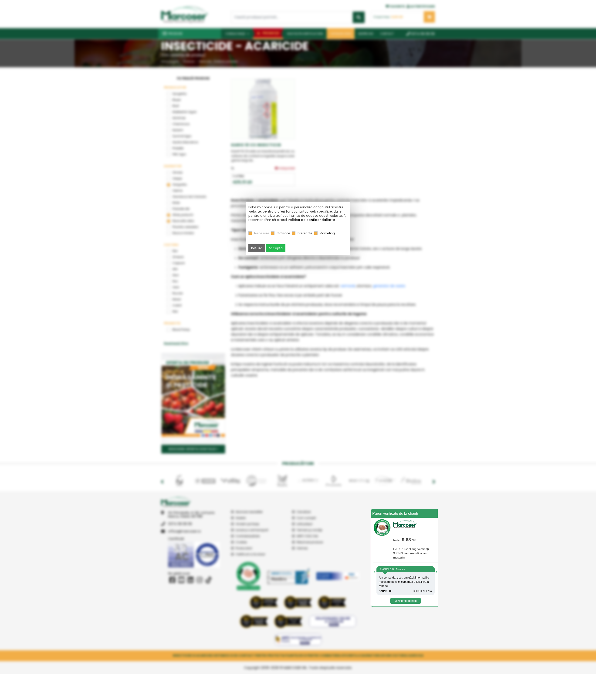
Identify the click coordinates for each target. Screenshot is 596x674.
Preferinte (305, 233)
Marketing (327, 233)
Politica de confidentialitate (311, 219)
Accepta (276, 248)
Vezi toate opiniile (405, 601)
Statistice (283, 233)
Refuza (256, 248)
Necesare (261, 233)
